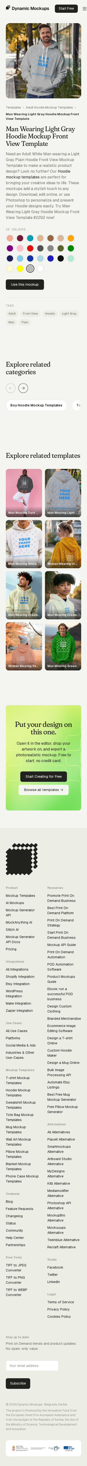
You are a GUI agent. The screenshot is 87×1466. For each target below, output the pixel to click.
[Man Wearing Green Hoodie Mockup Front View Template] (71, 248)
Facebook (55, 1267)
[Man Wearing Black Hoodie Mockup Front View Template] (61, 258)
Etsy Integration (18, 984)
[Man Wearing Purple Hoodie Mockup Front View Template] (10, 248)
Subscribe (18, 1383)
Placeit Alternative (61, 1139)
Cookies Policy (59, 1316)
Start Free (66, 8)
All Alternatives (58, 1132)
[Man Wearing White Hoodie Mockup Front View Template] (40, 268)
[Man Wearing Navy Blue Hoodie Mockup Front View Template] (10, 258)
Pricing (11, 949)
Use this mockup (25, 284)
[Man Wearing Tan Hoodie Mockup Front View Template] (40, 238)
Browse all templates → (43, 789)
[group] (43, 405)
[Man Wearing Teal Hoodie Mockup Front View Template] (30, 238)
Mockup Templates (20, 895)
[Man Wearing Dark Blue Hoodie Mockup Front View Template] (30, 258)
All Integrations (17, 969)
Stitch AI (12, 929)
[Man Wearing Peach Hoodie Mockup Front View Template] (10, 238)
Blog (9, 1201)
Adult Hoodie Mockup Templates (49, 107)
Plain (25, 322)
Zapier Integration (19, 1010)
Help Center (15, 1238)
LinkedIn (53, 1282)
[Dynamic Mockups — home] (27, 9)
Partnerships (15, 1245)
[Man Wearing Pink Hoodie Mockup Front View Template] (20, 248)
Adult (12, 314)
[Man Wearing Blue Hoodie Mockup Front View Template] (50, 258)
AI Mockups (15, 903)
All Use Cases (17, 1031)
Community (14, 1230)
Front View (30, 314)
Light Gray (69, 314)
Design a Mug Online (63, 1063)
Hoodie (50, 314)
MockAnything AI (19, 922)
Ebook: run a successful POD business (60, 994)
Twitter (52, 1274)
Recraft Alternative (61, 1247)
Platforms (13, 1038)
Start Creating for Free (44, 776)
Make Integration (18, 1003)
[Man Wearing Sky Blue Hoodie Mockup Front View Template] (20, 258)
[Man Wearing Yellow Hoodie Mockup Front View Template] (20, 268)
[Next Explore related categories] (23, 388)
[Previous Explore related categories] (10, 388)
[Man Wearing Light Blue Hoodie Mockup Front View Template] (40, 258)
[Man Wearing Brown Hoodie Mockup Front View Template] (50, 238)
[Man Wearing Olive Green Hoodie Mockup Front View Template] (61, 248)
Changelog (14, 1216)
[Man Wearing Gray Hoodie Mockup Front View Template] (50, 248)
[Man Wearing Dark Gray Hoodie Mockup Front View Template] (40, 248)
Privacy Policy (58, 1309)
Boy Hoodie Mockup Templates (36, 405)
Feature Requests (19, 1209)
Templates (13, 107)
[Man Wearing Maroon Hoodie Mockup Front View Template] (20, 238)
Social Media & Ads (21, 1045)
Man (11, 322)
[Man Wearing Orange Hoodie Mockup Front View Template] (71, 238)
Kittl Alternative (58, 1183)
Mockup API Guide (61, 945)
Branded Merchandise (64, 1018)
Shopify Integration (20, 976)
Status (11, 1223)
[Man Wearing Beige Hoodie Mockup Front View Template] (61, 238)
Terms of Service (60, 1302)
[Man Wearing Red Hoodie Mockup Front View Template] (30, 248)
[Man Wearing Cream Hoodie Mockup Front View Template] (10, 268)
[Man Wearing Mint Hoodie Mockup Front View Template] (71, 258)
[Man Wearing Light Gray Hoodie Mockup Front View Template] (30, 268)
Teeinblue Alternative (63, 1240)
